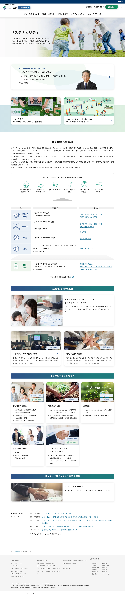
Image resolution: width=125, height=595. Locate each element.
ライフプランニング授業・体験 (91, 224)
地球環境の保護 (85, 239)
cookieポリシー (15, 566)
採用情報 (89, 7)
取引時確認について (42, 560)
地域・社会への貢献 (87, 227)
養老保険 (94, 574)
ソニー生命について (31, 14)
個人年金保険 (95, 567)
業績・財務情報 (48, 14)
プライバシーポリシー (17, 563)
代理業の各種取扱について (18, 574)
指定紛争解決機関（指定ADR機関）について (75, 560)
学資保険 (104, 572)
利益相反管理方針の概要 (69, 563)
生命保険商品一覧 (94, 559)
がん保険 (104, 567)
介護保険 (104, 570)
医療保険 (94, 565)
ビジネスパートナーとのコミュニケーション (96, 266)
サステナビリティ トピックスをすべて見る (45, 534)
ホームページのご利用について (19, 568)
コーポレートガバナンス (88, 269)
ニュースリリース (94, 14)
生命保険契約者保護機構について (46, 563)
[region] (62, 238)
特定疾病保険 (105, 565)
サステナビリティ (77, 14)
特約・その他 (105, 574)
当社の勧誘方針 (15, 560)
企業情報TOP (24, 7)
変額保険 (94, 570)
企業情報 (17, 551)
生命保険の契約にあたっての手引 (46, 566)
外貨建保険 (95, 572)
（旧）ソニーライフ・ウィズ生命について (48, 568)
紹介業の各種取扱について (18, 576)
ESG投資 (83, 232)
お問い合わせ (66, 568)
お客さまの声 (63, 14)
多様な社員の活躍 (86, 248)
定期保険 (104, 563)
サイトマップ (66, 566)
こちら (72, 277)
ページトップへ (120, 592)
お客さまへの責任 (86, 264)
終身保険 (94, 563)
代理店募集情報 (97, 7)
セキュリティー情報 (16, 571)
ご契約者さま (112, 7)
